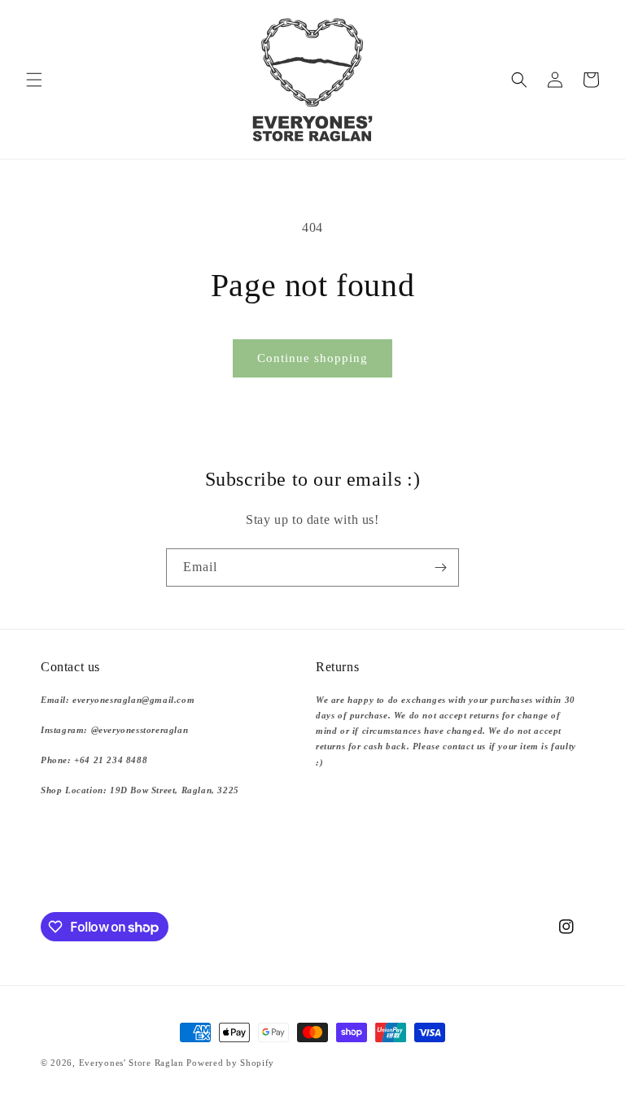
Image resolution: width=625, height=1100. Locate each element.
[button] (34, 80)
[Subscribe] (440, 567)
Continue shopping (312, 357)
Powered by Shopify (230, 1062)
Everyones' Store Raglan (131, 1062)
